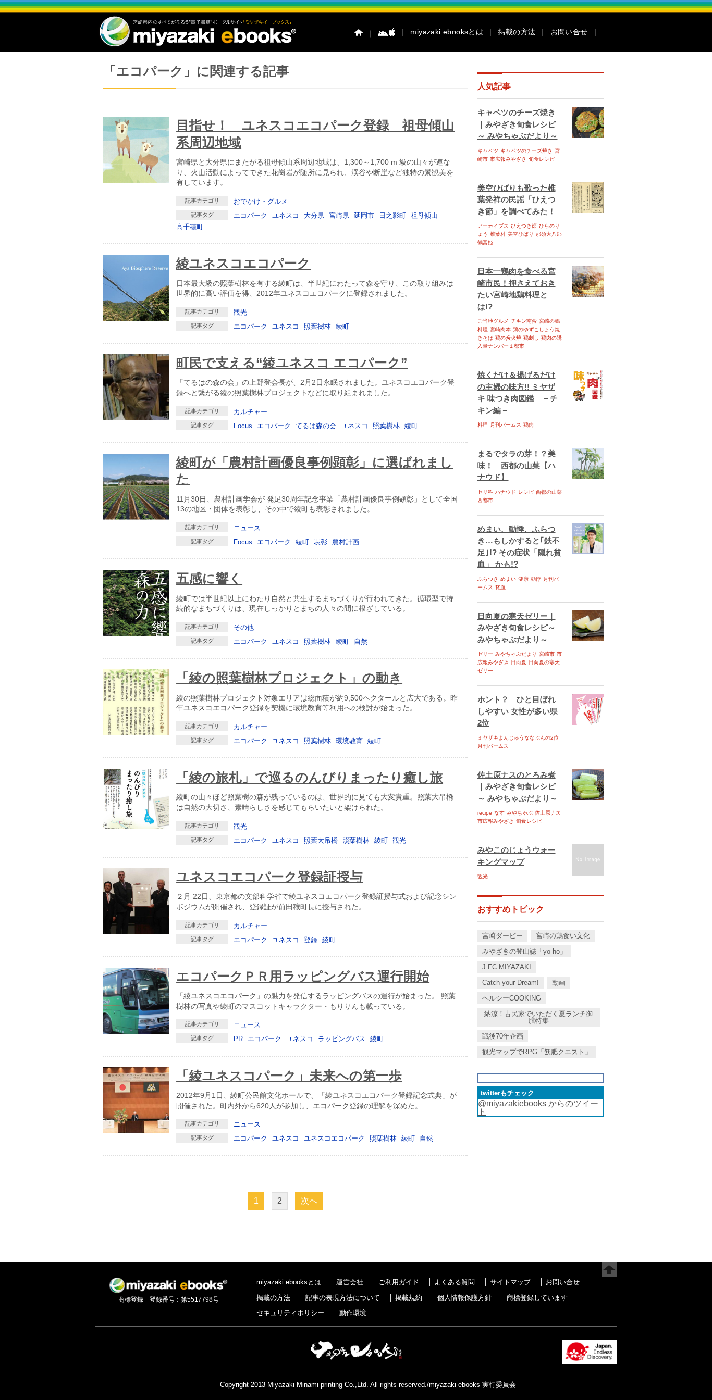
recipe (484, 813)
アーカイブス (493, 226)
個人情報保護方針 (464, 1298)
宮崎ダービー (502, 936)
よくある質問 (454, 1282)
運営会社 (349, 1282)
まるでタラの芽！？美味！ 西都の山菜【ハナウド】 (516, 465)
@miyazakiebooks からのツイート (538, 1107)
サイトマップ (510, 1282)
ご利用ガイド (398, 1282)
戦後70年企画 (502, 1036)
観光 (240, 312)
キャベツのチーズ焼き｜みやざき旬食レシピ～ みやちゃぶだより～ (517, 124)
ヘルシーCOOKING (511, 998)
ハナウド (505, 492)
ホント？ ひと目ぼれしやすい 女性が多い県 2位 (517, 711)
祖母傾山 (424, 215)
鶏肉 (528, 425)
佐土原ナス (548, 813)
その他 (244, 627)
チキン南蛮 (524, 321)
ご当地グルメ (493, 321)
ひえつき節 (524, 226)
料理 (482, 425)
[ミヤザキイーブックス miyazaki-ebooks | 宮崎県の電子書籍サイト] (197, 47)
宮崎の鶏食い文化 (563, 936)
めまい (508, 579)
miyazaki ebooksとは (446, 32)
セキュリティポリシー (290, 1313)
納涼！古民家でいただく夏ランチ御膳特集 (538, 1017)
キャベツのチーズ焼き (526, 151)
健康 (523, 579)
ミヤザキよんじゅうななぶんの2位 (518, 738)
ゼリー (485, 654)
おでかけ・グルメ (261, 201)
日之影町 (392, 215)
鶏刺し (531, 338)
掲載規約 (408, 1298)
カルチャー (250, 412)
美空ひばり (521, 234)
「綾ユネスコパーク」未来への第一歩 (289, 1075)
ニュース (247, 528)
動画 (559, 982)
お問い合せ (569, 32)
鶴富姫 (485, 242)
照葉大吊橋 (321, 840)
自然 (360, 641)
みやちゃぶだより (516, 654)
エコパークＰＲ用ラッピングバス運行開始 (302, 976)
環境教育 (349, 741)
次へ (309, 1200)
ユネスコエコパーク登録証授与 (269, 876)
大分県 (314, 215)
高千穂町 (189, 227)
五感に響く (209, 578)
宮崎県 (339, 215)
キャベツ (487, 151)
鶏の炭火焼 (508, 338)
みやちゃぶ (520, 813)
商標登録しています (537, 1298)
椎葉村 (498, 234)
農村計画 (345, 542)
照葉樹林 (317, 326)
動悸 (536, 579)
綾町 (342, 326)
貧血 (500, 587)
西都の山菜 (549, 492)
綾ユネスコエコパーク (243, 263)
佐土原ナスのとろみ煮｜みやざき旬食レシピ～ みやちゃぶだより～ (517, 786)
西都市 (485, 500)
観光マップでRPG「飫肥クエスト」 (537, 1052)
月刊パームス (505, 425)
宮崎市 (547, 654)
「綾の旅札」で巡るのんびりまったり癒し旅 (309, 777)
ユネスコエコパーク (334, 1138)
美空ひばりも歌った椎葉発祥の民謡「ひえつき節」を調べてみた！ (516, 199)
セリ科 (485, 492)
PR (238, 1039)
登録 (310, 940)
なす (499, 813)
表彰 (320, 542)
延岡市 (364, 215)
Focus (243, 426)
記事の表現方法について (342, 1298)
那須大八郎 (549, 234)
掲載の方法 (516, 32)
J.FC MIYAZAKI (506, 967)
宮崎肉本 (500, 329)
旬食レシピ (542, 159)
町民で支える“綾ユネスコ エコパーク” (292, 362)
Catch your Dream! (510, 982)
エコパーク (250, 215)
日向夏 (518, 662)
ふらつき (487, 579)
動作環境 (352, 1313)
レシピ (526, 492)
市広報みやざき (508, 159)
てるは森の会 (316, 426)
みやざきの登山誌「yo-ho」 (524, 951)
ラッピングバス (341, 1039)
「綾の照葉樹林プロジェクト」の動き (289, 677)
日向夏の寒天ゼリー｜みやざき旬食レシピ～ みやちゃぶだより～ (516, 627)
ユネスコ (285, 215)
